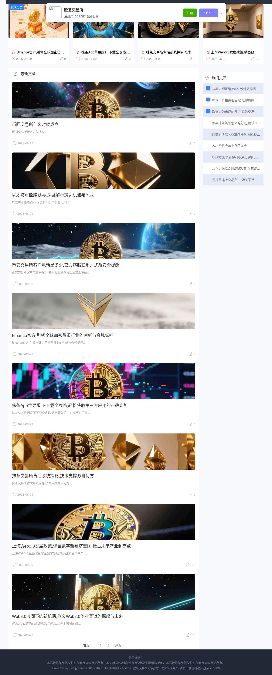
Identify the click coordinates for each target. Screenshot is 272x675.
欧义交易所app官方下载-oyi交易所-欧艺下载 (37, 2)
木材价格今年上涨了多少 (229, 145)
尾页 (118, 645)
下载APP (208, 13)
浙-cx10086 (212, 668)
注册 (190, 13)
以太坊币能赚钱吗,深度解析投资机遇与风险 (53, 194)
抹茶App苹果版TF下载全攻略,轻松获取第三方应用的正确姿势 (70, 405)
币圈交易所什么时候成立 (35, 124)
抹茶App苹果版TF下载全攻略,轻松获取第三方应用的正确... (125, 52)
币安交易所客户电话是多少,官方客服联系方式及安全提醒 (65, 264)
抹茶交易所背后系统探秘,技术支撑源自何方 (179, 52)
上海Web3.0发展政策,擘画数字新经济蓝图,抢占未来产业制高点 (71, 545)
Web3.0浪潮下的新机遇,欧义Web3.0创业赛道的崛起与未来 (67, 616)
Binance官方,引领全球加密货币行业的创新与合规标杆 (57, 52)
